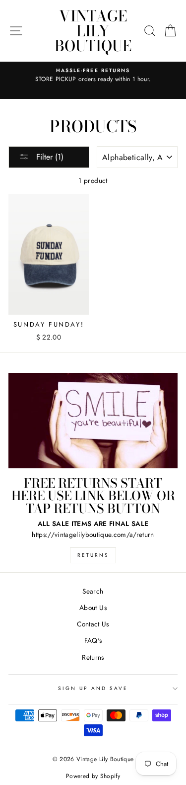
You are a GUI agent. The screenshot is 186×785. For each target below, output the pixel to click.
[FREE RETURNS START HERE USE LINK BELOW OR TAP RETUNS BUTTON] (93, 420)
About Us (93, 607)
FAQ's (93, 640)
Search (92, 591)
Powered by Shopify (93, 776)
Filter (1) (48, 157)
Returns (93, 555)
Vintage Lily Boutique (93, 30)
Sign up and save (93, 688)
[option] (93, 76)
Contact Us (93, 624)
